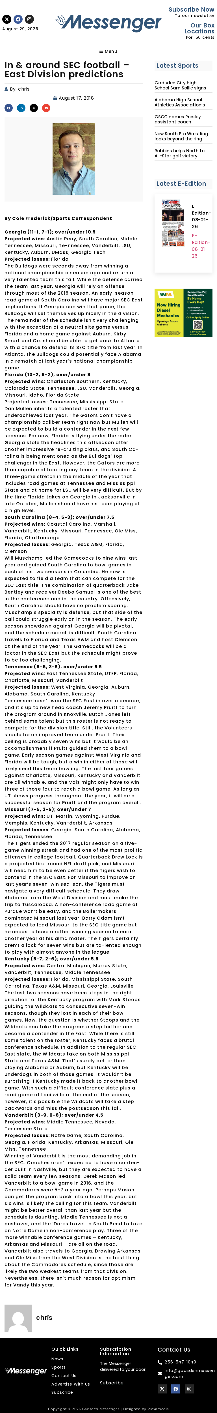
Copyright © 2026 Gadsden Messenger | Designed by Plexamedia (108, 1409)
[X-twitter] (6, 19)
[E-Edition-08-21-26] (173, 223)
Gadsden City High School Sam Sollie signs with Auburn (180, 88)
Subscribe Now (192, 9)
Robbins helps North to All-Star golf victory (180, 153)
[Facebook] (18, 19)
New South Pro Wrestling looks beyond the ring (181, 136)
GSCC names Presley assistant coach (178, 119)
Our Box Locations (200, 28)
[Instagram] (29, 19)
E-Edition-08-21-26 (201, 216)
